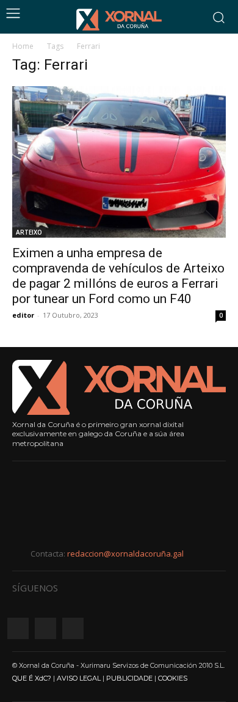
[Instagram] (45, 628)
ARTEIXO (29, 232)
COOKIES (172, 678)
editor (23, 315)
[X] (73, 628)
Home (23, 46)
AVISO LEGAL (79, 678)
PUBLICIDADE (129, 678)
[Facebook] (18, 628)
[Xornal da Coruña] (119, 19)
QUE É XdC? (31, 678)
